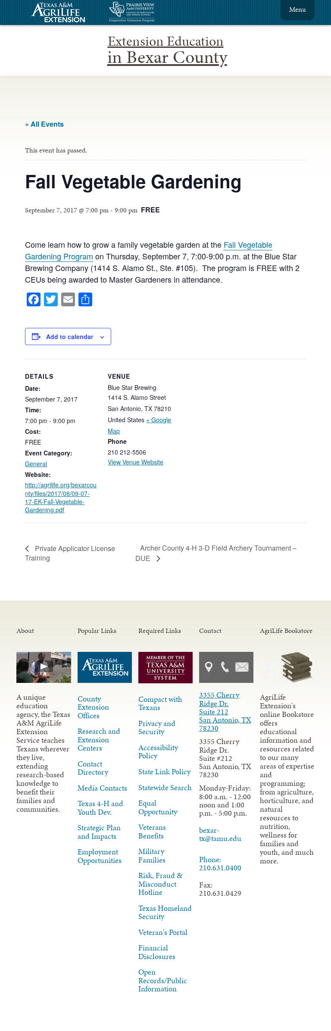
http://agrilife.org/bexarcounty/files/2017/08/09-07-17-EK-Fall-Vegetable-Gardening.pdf (61, 497)
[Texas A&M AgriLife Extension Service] (64, 14)
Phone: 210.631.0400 (220, 863)
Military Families (152, 855)
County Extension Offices (93, 707)
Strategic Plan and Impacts (99, 831)
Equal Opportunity (157, 807)
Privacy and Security (156, 727)
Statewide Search (165, 787)
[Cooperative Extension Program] (155, 13)
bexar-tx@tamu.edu (220, 834)
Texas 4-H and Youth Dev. (100, 807)
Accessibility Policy (158, 751)
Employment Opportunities (100, 856)
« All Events (44, 124)
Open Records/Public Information (162, 980)
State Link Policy (164, 771)
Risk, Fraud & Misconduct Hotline (160, 883)
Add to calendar (69, 336)
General (36, 463)
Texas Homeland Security (165, 912)
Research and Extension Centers (99, 739)
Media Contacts (102, 788)
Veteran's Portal (162, 932)
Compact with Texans (160, 703)
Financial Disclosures (156, 952)
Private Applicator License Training (70, 553)
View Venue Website (135, 462)
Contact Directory (93, 768)
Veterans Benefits (152, 831)
